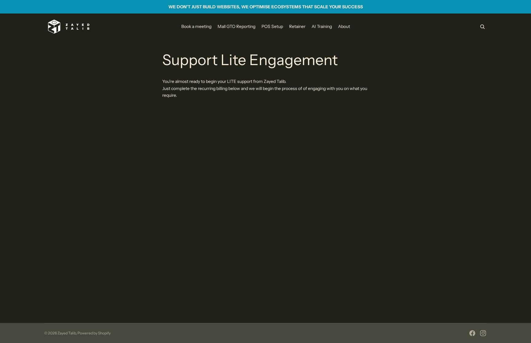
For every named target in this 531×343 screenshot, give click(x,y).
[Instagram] (483, 333)
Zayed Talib (66, 333)
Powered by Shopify (94, 333)
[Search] (482, 26)
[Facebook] (472, 333)
